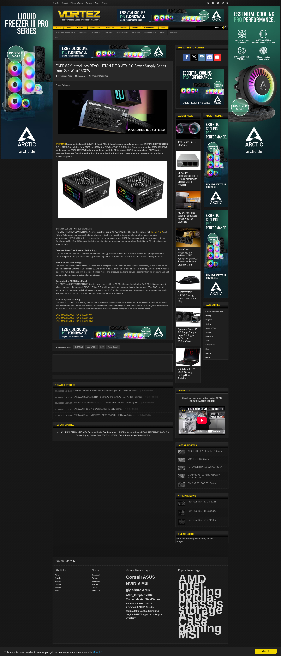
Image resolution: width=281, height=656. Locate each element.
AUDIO (162, 32)
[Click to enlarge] (112, 91)
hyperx (146, 614)
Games (208, 353)
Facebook (96, 575)
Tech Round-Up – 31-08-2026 (188, 143)
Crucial (153, 614)
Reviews (89, 3)
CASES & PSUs (122, 32)
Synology (131, 618)
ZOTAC (148, 603)
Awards (56, 3)
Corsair (134, 577)
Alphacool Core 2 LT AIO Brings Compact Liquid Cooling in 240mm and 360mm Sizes (188, 335)
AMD (146, 590)
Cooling (208, 324)
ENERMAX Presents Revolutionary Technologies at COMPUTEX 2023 (105, 390)
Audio (207, 341)
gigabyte (133, 590)
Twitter (95, 578)
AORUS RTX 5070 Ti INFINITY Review (205, 451)
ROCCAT (131, 607)
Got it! (265, 651)
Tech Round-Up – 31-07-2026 (202, 520)
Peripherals (209, 336)
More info (98, 652)
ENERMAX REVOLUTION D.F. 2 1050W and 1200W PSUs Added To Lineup (108, 397)
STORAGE (136, 32)
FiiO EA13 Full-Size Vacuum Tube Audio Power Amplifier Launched (187, 216)
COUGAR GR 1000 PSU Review (202, 483)
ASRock (131, 603)
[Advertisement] (112, 363)
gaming (200, 628)
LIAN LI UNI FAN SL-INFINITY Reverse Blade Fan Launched (88, 432)
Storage (208, 332)
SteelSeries (152, 599)
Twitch (94, 587)
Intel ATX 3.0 (157, 232)
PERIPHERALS (150, 32)
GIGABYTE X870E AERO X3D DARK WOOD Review (204, 476)
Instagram (96, 581)
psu (160, 614)
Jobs (57, 590)
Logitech (131, 614)
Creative (150, 607)
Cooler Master (135, 599)
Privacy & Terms (77, 3)
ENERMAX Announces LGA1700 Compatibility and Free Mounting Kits (106, 402)
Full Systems (210, 345)
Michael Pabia (66, 76)
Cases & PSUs (210, 328)
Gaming (105, 3)
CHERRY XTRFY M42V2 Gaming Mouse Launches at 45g (187, 296)
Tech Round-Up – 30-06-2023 (133, 435)
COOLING (108, 32)
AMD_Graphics (136, 595)
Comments (81, 76)
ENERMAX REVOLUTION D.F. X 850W (74, 315)
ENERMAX (61, 144)
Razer (140, 603)
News (97, 3)
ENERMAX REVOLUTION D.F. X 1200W (74, 321)
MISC (57, 37)
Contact (64, 3)
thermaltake (132, 611)
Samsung (153, 611)
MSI (144, 583)
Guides (208, 357)
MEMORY (83, 32)
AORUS (141, 607)
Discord (95, 584)
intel (150, 595)
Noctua (143, 611)
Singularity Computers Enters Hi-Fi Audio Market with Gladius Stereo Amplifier (188, 179)
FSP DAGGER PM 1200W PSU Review (205, 467)
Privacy (57, 575)
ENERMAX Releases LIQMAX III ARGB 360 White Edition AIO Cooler (104, 415)
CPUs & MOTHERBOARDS (65, 32)
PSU (102, 347)
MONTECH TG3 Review (198, 459)
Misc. (207, 349)
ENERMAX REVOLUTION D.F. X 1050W (74, 318)
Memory (208, 316)
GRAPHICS (95, 32)
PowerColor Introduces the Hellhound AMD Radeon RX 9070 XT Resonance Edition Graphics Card (188, 256)
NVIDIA (133, 583)
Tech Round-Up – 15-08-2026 (202, 511)
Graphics (208, 320)
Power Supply (113, 347)
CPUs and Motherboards (214, 311)
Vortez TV (96, 590)
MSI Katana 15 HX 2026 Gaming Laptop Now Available (186, 373)
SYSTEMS (173, 32)
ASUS (149, 577)
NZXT (139, 614)
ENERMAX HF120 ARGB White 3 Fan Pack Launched (98, 409)
